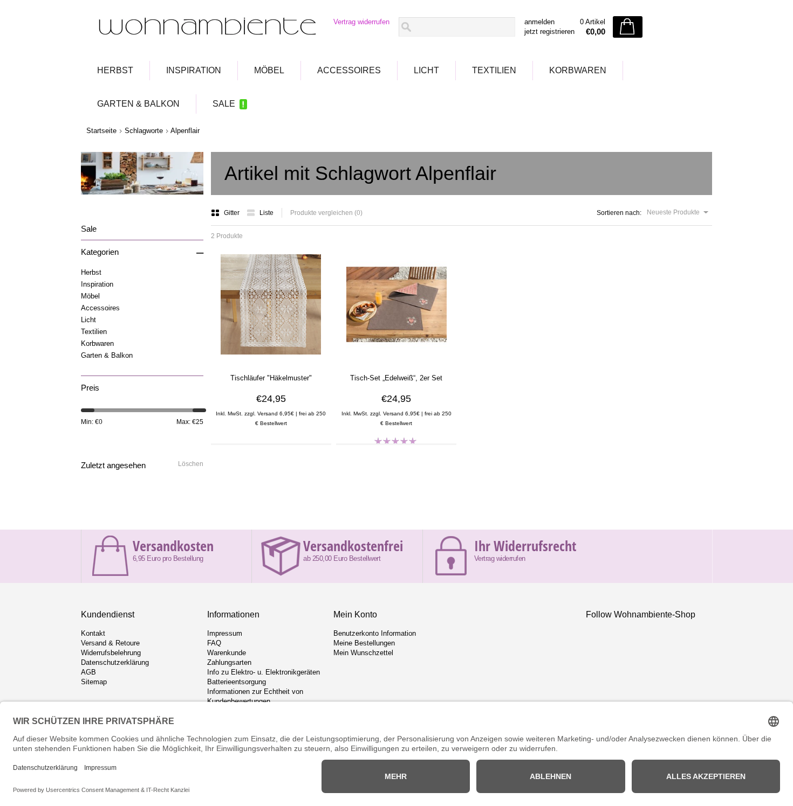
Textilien (494, 70)
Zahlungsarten (229, 662)
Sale (224, 103)
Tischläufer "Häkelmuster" (271, 378)
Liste (266, 213)
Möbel (269, 70)
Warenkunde (226, 653)
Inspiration (193, 70)
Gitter (232, 213)
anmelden (539, 22)
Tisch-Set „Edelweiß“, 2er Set (396, 378)
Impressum (224, 633)
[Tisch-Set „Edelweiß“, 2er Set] (396, 358)
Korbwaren (577, 70)
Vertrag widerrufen (361, 22)
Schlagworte (144, 131)
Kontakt (93, 633)
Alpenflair (185, 131)
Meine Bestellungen (364, 643)
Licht (426, 70)
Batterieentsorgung (236, 682)
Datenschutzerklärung (115, 662)
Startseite (101, 131)
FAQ (214, 643)
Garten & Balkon (138, 103)
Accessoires (349, 70)
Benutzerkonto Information (374, 633)
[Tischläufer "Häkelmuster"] (270, 358)
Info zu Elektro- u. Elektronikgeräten (263, 672)
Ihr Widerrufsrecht (525, 545)
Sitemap (94, 682)
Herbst (115, 70)
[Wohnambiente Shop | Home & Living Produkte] (204, 27)
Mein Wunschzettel (363, 653)
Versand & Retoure (110, 643)
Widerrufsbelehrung (111, 653)
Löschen (190, 464)
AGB (88, 672)
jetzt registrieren (549, 31)
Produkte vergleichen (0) (326, 213)
